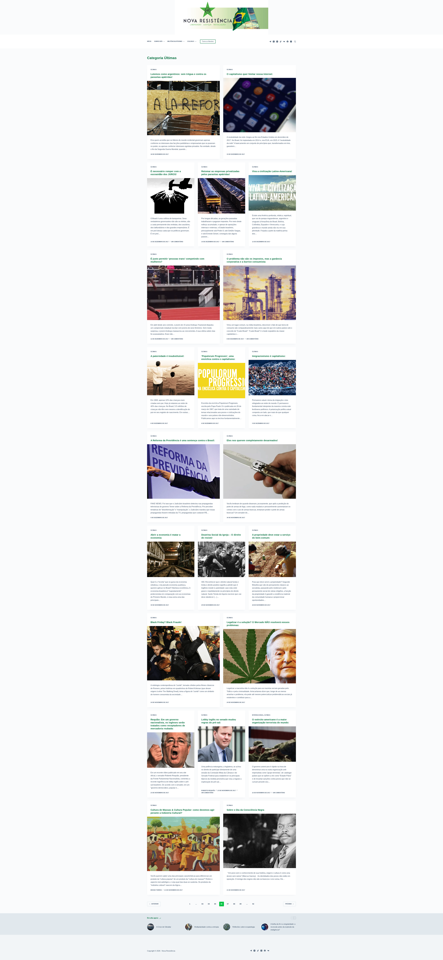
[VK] (284, 41)
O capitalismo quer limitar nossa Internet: (250, 74)
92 (253, 904)
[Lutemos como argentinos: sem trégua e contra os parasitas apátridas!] (183, 108)
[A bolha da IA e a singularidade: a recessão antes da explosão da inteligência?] (264, 926)
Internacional (258, 715)
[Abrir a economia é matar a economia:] (170, 559)
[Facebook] (287, 41)
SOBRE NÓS (158, 41)
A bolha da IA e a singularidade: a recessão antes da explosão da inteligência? (283, 927)
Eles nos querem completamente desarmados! (252, 440)
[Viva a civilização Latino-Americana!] (272, 193)
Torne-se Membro (208, 41)
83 (202, 904)
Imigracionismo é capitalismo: (269, 356)
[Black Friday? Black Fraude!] (183, 653)
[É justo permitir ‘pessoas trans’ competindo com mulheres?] (183, 293)
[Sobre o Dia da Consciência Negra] (259, 841)
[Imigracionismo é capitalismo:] (272, 377)
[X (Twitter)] (274, 41)
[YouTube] (277, 41)
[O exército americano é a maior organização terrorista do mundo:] (272, 744)
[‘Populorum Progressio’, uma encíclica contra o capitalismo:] (221, 380)
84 (209, 904)
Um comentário (177, 242)
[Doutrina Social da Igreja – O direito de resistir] (221, 559)
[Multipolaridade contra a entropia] (188, 926)
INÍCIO (149, 41)
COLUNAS (190, 41)
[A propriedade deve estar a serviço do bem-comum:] (272, 559)
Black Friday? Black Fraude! (166, 622)
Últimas (154, 69)
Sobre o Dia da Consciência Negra (245, 810)
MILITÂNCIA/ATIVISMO (174, 41)
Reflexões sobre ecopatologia (243, 927)
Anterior (155, 904)
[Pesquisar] (295, 41)
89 (240, 904)
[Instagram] (291, 41)
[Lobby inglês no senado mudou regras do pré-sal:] (221, 744)
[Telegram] (270, 41)
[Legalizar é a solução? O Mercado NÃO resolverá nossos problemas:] (259, 656)
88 (234, 904)
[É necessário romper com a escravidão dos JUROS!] (170, 196)
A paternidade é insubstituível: (167, 356)
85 (215, 904)
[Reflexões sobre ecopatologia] (226, 926)
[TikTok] (280, 41)
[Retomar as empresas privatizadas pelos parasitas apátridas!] (221, 196)
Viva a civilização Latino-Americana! (272, 171)
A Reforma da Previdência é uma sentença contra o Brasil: (183, 440)
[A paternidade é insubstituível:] (170, 377)
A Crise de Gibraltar (163, 927)
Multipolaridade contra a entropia (206, 927)
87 (228, 904)
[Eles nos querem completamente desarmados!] (259, 471)
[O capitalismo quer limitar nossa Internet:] (259, 105)
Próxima (288, 904)
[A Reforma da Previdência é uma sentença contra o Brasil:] (183, 471)
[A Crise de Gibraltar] (150, 926)
